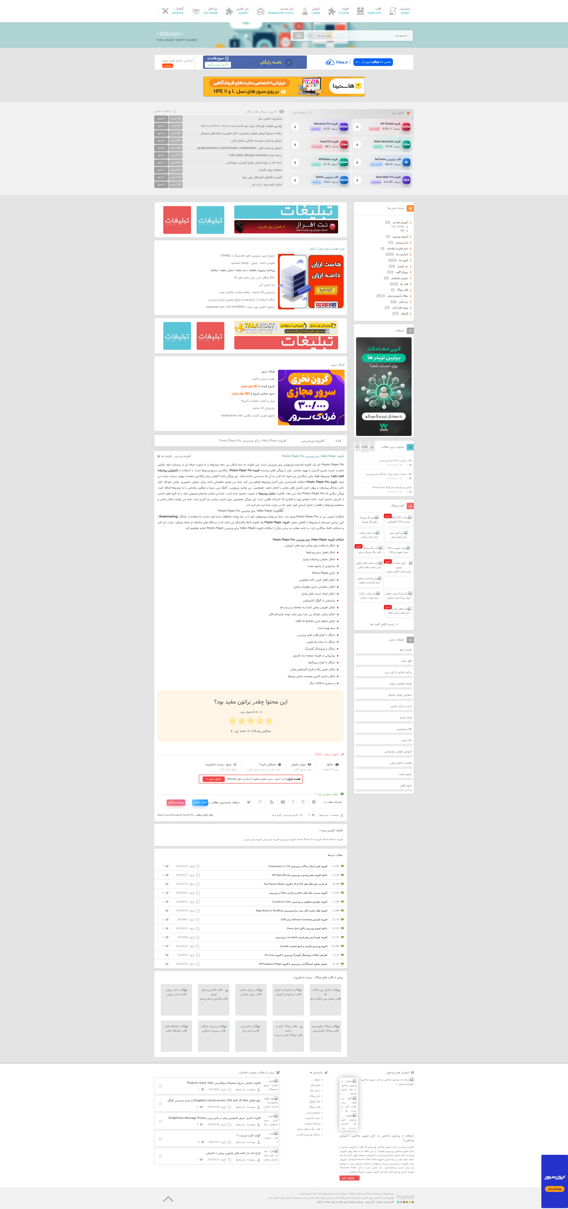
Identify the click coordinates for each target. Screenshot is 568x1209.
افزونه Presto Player (333, 839)
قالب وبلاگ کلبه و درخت (288, 1035)
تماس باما (315, 1090)
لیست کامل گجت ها (382, 624)
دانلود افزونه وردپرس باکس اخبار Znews (307, 928)
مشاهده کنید (348, 1178)
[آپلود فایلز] (359, 68)
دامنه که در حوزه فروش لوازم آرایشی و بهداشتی (254, 163)
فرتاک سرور (338, 365)
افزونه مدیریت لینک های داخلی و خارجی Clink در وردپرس (298, 892)
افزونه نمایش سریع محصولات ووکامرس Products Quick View (223, 1083)
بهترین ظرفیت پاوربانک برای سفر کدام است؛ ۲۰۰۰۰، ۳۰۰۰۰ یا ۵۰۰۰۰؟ (241, 126)
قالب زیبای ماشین (251, 994)
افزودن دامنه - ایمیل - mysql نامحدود (253, 263)
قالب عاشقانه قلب (176, 1031)
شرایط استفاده (312, 1123)
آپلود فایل (406, 785)
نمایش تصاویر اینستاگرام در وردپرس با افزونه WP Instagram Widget (293, 963)
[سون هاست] (255, 68)
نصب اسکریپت (312, 1118)
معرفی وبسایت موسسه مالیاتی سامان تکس (256, 141)
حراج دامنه (405, 774)
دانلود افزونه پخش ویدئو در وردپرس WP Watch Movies (299, 875)
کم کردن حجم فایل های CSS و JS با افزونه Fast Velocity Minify (295, 884)
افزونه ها (166, 456)
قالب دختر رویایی (176, 994)
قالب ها (404, 284)
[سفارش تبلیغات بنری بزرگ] (286, 218)
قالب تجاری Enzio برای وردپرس (395, 460)
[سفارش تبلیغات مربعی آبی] (210, 233)
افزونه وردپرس (313, 440)
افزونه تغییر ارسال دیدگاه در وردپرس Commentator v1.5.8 (297, 866)
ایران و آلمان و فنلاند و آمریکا (258, 401)
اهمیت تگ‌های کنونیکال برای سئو (262, 177)
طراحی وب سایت (385, 1201)
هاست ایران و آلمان (263, 379)
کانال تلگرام (200, 802)
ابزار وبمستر (402, 242)
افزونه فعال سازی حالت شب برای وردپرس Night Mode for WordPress (291, 910)
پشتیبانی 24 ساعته (263, 408)
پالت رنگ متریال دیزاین (308, 1128)
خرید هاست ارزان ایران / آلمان (327, 249)
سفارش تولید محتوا (400, 695)
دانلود (329, 764)
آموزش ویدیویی (400, 236)
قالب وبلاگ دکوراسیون (326, 1031)
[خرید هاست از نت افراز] (286, 232)
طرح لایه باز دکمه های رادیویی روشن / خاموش (233, 1153)
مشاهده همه (299, 113)
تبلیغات (316, 1079)
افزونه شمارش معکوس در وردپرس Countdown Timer (299, 901)
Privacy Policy (365, 1193)
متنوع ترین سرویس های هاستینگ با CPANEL (248, 256)
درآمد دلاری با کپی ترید (398, 672)
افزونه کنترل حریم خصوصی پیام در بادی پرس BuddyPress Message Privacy (214, 1118)
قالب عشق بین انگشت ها (325, 999)
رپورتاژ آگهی (402, 272)
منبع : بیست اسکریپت (218, 764)
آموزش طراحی (400, 222)
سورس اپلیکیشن (399, 278)
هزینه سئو (406, 650)
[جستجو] (298, 35)
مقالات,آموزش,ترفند (397, 295)
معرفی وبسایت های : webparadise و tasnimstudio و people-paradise (239, 148)
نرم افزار (403, 301)
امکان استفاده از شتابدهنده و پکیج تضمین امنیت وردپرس (241, 300)
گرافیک (404, 313)
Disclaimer (388, 1193)
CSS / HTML (398, 226)
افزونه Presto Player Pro (309, 839)
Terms (378, 1193)
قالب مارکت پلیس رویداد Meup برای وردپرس (389, 474)
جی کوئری (402, 266)
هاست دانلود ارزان (401, 763)
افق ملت (406, 661)
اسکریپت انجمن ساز (270, 119)
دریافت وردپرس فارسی (308, 1134)
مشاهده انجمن (163, 111)
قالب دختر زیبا (251, 1031)
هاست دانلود (323, 1201)
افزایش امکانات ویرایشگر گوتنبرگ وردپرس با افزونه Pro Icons (296, 955)
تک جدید (406, 740)
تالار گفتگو (315, 1101)
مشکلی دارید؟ (267, 764)
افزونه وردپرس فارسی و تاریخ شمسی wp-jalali (303, 946)
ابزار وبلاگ (314, 1096)
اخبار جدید (406, 718)
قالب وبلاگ (402, 289)
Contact (344, 1193)
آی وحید (370, 1201)
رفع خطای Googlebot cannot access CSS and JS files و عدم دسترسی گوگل (214, 1100)
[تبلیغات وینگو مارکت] (384, 435)
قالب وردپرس (404, 729)
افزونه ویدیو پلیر (271, 839)
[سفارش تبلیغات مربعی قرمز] (177, 233)
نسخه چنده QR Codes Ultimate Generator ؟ (255, 155)
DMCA (353, 1193)
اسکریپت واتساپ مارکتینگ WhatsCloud (392, 487)
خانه (338, 440)
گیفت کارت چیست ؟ (248, 1135)
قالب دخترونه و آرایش (288, 994)
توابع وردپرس (313, 1112)
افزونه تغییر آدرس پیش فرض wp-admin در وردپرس (301, 937)
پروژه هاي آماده (400, 307)
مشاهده (168, 65)
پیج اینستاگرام (176, 802)
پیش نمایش (298, 764)
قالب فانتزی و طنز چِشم (214, 999)
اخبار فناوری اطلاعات (397, 248)
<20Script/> (169, 34)
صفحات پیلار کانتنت (270, 170)
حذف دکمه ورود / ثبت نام (267, 185)
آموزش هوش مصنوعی (398, 752)
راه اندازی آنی (267, 285)
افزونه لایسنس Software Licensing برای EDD (304, 919)
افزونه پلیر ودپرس (252, 839)
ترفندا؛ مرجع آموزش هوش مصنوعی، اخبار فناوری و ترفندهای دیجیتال (241, 133)
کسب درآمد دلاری (401, 706)
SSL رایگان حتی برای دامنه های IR (254, 278)
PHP (402, 230)
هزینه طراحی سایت (400, 684)
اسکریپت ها (402, 254)
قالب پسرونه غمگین (213, 1031)
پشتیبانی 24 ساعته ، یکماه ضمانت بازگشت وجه (247, 292)
